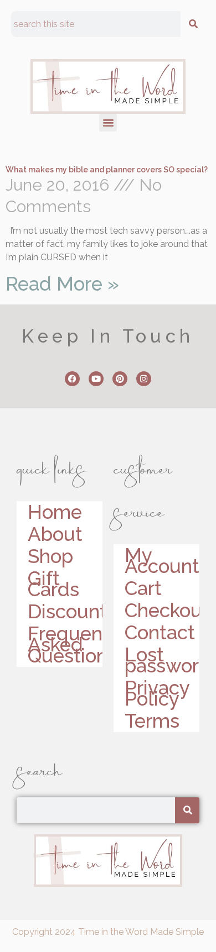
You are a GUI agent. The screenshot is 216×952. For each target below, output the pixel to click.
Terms (152, 721)
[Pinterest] (119, 378)
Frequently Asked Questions (65, 645)
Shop (50, 556)
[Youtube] (96, 378)
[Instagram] (143, 378)
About (55, 534)
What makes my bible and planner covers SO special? (107, 169)
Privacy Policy (157, 693)
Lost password (162, 660)
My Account (162, 560)
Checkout (162, 610)
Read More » (62, 283)
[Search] (193, 24)
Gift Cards (53, 584)
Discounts (65, 612)
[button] (108, 123)
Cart (143, 588)
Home (55, 512)
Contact (160, 633)
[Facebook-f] (72, 378)
